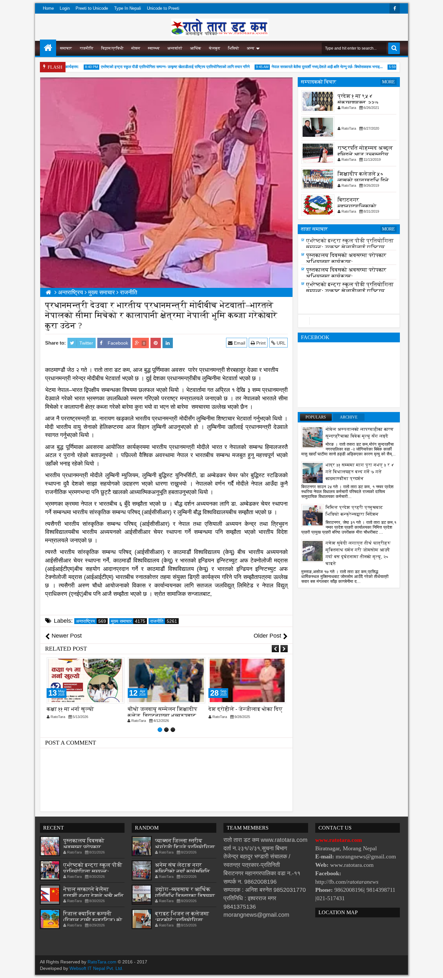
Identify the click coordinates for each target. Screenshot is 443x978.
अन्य (250, 48)
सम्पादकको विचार (318, 82)
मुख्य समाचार (128, 621)
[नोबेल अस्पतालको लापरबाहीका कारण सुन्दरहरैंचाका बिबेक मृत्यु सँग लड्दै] (313, 437)
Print (260, 343)
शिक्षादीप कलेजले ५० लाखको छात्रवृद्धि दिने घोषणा (363, 180)
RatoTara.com (102, 961)
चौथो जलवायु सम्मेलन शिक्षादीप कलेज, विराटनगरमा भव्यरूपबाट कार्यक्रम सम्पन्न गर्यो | (162, 715)
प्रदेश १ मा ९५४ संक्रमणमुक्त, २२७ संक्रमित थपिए (358, 102)
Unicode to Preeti (163, 8)
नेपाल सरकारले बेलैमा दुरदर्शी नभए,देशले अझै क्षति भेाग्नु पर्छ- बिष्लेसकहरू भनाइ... (314, 67)
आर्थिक (195, 48)
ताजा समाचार (314, 229)
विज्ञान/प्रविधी (112, 48)
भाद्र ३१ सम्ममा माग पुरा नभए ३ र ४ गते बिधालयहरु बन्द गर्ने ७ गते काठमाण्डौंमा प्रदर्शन (360, 472)
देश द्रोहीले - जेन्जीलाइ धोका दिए (245, 709)
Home (48, 8)
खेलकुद (214, 48)
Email (239, 343)
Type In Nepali (127, 8)
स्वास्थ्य (154, 48)
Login (65, 8)
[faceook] (349, 320)
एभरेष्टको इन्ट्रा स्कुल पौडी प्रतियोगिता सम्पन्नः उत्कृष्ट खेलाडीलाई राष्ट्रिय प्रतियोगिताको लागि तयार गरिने (163, 67)
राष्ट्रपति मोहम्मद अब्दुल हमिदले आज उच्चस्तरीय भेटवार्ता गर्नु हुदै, (365, 154)
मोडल (135, 48)
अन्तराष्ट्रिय (91, 621)
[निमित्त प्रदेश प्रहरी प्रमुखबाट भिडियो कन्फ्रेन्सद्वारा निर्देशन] (313, 515)
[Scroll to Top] (433, 968)
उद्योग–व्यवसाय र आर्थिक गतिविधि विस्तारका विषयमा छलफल (185, 895)
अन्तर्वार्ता (174, 48)
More (388, 81)
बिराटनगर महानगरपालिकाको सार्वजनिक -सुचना (357, 206)
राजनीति (86, 48)
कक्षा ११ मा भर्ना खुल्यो (70, 709)
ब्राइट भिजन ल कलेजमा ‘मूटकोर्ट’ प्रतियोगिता (182, 917)
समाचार (66, 48)
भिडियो (233, 48)
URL (280, 343)
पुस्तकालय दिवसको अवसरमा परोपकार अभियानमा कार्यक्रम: (346, 260)
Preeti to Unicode (92, 8)
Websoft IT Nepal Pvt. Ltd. (96, 968)
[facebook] (394, 8)
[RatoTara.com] (48, 48)
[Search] (394, 48)
